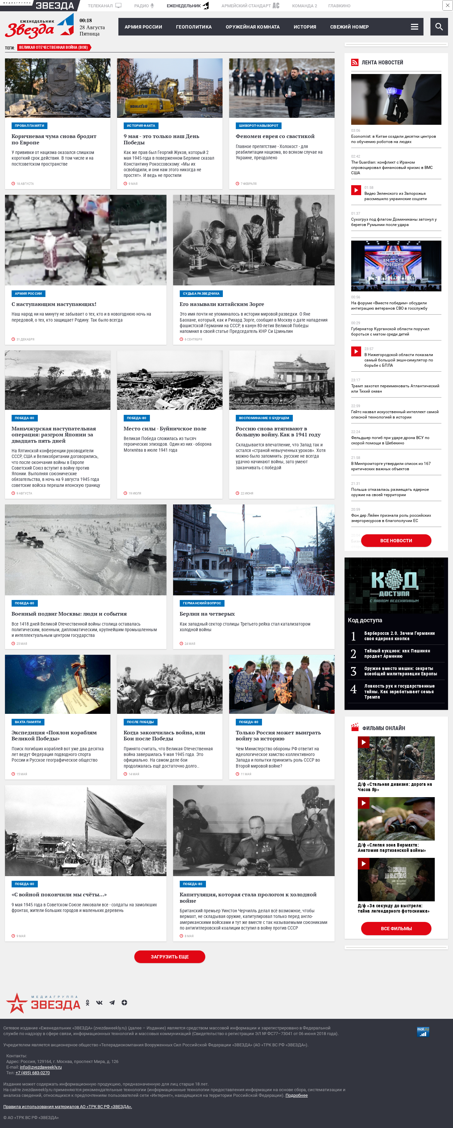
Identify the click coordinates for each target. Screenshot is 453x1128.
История (305, 27)
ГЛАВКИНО (339, 5)
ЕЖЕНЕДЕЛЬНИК (184, 5)
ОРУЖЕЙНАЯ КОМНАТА (253, 27)
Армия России (143, 27)
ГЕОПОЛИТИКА (194, 27)
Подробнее (297, 1095)
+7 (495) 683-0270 (33, 1072)
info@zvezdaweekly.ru (41, 1067)
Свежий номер (349, 27)
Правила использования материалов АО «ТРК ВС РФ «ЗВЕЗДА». (67, 1106)
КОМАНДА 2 (304, 5)
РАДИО (141, 5)
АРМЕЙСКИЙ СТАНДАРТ (246, 5)
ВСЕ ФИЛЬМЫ (396, 928)
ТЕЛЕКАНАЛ (101, 5)
